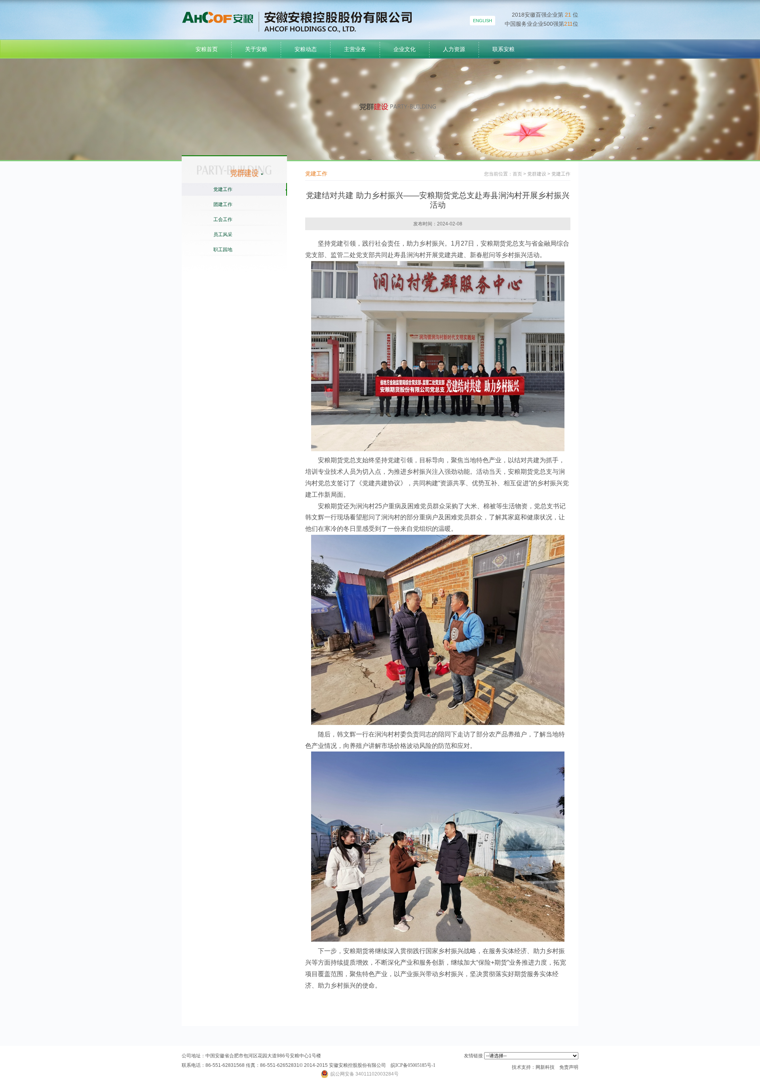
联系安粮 (503, 49)
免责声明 (568, 1067)
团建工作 (222, 204)
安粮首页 (207, 49)
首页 (517, 174)
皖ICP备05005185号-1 (413, 1065)
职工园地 (222, 249)
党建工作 (222, 189)
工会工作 (222, 219)
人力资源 (454, 49)
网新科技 (545, 1067)
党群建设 (536, 174)
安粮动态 (305, 49)
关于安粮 (256, 49)
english (482, 20)
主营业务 (355, 49)
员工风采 (222, 234)
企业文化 (404, 49)
